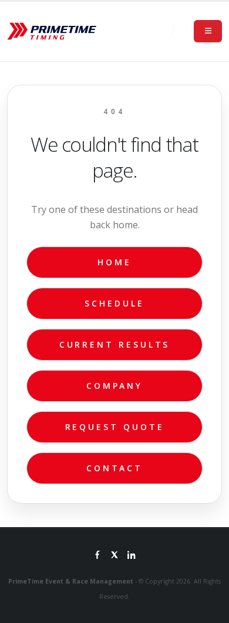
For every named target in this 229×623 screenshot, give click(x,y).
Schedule (114, 303)
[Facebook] (97, 556)
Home (114, 262)
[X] (114, 556)
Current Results (114, 344)
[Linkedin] (131, 556)
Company (114, 385)
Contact (114, 468)
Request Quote (114, 426)
